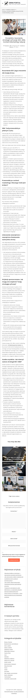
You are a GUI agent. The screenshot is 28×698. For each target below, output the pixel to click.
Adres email (14, 538)
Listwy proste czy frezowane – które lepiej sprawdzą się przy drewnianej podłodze (13, 595)
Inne (5, 655)
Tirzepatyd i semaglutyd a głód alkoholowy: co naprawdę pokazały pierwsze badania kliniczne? (13, 589)
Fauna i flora (7, 653)
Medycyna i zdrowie (9, 660)
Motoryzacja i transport (10, 664)
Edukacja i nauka (8, 649)
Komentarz (14, 511)
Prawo (5, 669)
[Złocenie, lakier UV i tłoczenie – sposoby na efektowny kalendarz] (14, 454)
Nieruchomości (8, 666)
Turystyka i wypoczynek (10, 678)
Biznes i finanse (8, 642)
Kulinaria (6, 656)
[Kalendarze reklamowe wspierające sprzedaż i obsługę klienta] (14, 484)
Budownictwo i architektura (11, 644)
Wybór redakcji (15, 496)
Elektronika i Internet (9, 651)
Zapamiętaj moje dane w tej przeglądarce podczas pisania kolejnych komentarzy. (13, 555)
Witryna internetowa (14, 545)
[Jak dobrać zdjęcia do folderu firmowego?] (14, 469)
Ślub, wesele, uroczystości (10, 673)
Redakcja (7, 45)
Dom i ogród (7, 646)
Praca (5, 667)
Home (3, 9)
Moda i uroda (7, 662)
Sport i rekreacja (8, 675)
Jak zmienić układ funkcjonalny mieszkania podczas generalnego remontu (12, 584)
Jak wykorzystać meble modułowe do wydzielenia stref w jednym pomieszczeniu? (13, 578)
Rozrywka (6, 671)
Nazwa (14, 531)
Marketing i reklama (10, 9)
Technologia (7, 677)
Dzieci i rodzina (8, 647)
